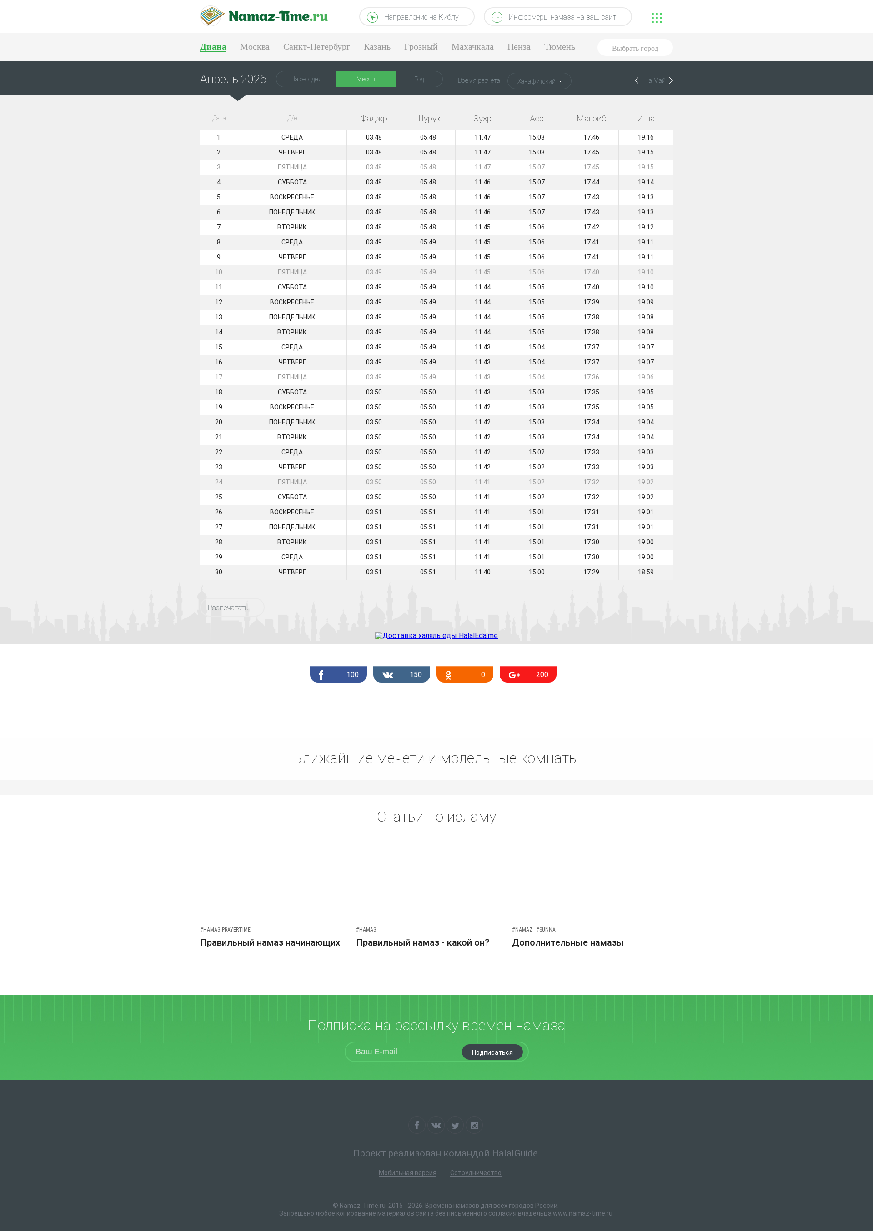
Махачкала (473, 46)
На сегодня (306, 79)
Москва (255, 46)
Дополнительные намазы (568, 942)
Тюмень (559, 46)
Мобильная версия (407, 1172)
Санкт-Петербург (316, 46)
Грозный (421, 46)
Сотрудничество (476, 1172)
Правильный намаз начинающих (270, 942)
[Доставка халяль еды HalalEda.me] (436, 635)
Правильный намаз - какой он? (422, 942)
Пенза (519, 46)
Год (419, 79)
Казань (377, 46)
